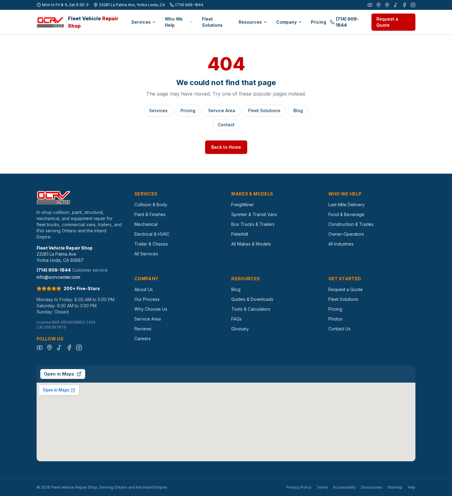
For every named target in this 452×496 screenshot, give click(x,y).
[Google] (378, 4)
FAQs (236, 318)
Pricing (318, 22)
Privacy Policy (298, 487)
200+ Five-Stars (82, 288)
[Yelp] (387, 4)
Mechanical (145, 224)
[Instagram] (412, 4)
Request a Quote (387, 22)
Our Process (147, 299)
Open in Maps (59, 373)
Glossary (240, 328)
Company (286, 22)
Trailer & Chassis (151, 243)
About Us (143, 289)
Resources (250, 22)
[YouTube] (369, 4)
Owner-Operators (346, 234)
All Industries (341, 243)
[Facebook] (404, 4)
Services (141, 22)
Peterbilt (239, 234)
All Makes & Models (251, 243)
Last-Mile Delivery (346, 204)
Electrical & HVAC (151, 234)
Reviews (143, 328)
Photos (335, 318)
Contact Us (339, 328)
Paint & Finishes (150, 214)
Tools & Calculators (250, 309)
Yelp (411, 487)
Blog (298, 110)
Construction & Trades (351, 224)
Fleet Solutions (212, 22)
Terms (322, 487)
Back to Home (226, 147)
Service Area (221, 110)
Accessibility (344, 487)
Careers (142, 338)
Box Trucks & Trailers (253, 224)
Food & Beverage (346, 214)
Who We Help (174, 22)
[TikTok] (395, 4)
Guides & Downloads (252, 299)
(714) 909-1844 (189, 4)
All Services (146, 253)
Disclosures (372, 487)
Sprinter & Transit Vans (254, 214)
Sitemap (394, 487)
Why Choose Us (150, 309)
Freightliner (242, 204)
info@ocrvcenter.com (58, 277)
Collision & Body (150, 204)
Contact (226, 124)
